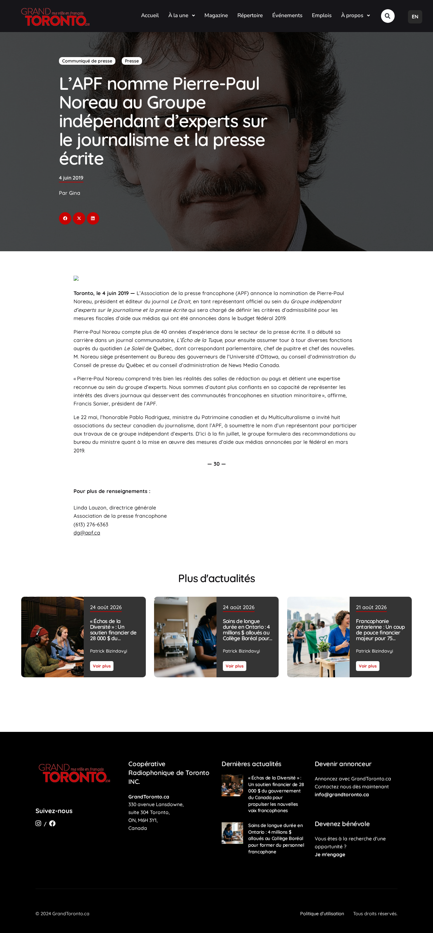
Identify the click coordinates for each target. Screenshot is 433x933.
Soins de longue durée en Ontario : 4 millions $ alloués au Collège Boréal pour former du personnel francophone (247, 635)
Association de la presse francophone (187, 293)
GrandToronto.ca (148, 796)
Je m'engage (330, 854)
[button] (388, 16)
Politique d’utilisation (322, 913)
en (415, 16)
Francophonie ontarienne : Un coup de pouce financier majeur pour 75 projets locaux (380, 632)
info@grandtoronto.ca (342, 794)
